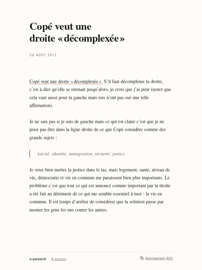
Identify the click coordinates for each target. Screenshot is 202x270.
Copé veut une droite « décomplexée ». (66, 81)
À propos (58, 259)
